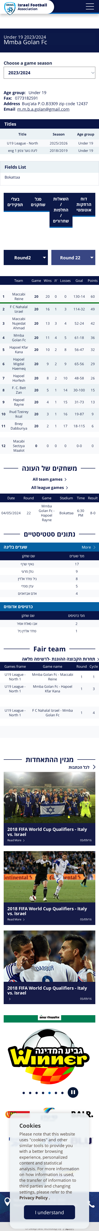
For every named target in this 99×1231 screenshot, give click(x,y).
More (86, 547)
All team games (47, 479)
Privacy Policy (34, 1197)
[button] (90, 6)
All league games (47, 487)
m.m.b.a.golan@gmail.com (43, 109)
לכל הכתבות (79, 767)
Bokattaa (12, 177)
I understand (49, 1212)
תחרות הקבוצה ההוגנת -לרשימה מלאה (58, 659)
